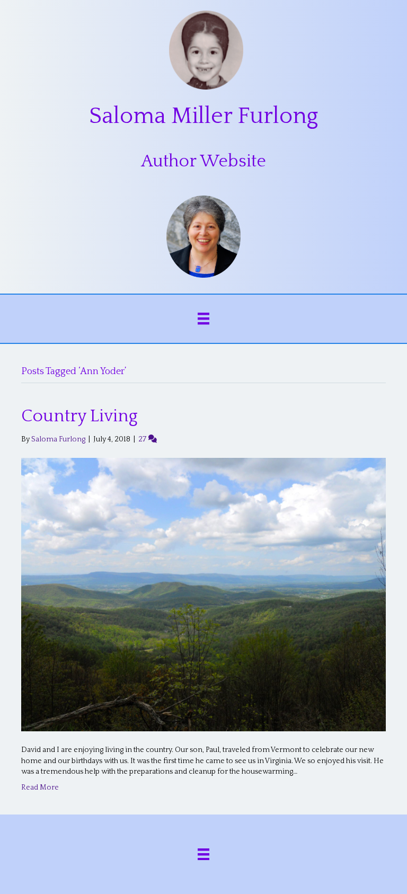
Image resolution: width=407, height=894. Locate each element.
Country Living (79, 416)
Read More (40, 787)
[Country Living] (203, 594)
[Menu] (203, 318)
